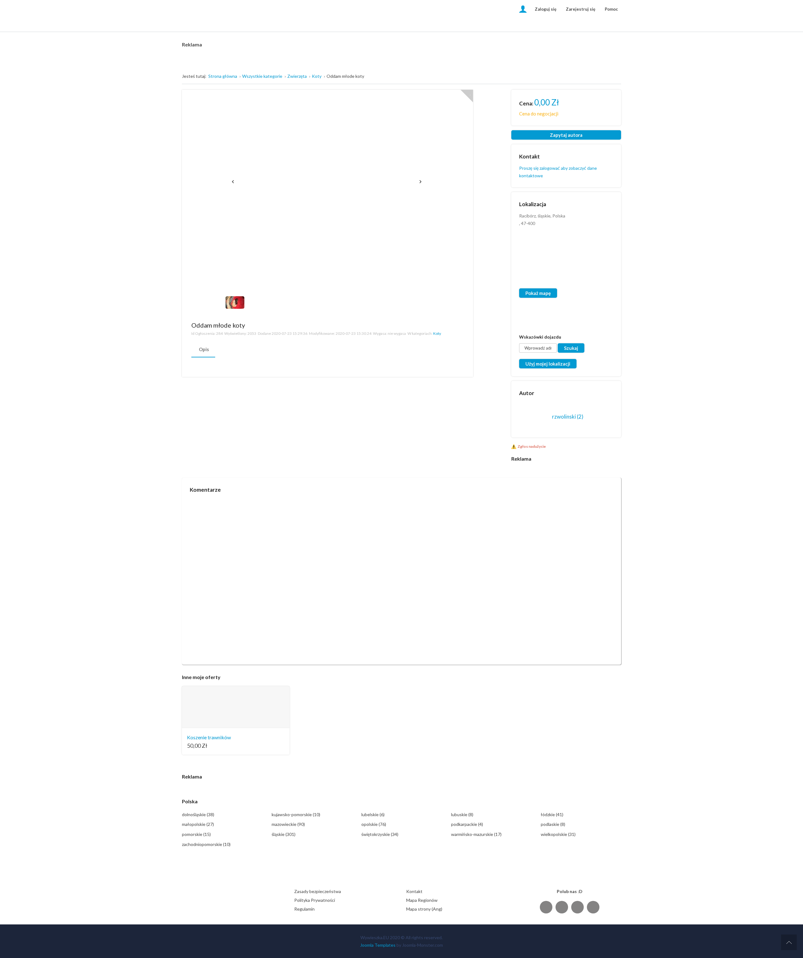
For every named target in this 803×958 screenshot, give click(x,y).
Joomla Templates (378, 945)
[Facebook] (546, 907)
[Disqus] (401, 576)
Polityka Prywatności (314, 900)
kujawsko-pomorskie (296, 814)
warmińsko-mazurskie (476, 834)
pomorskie (196, 834)
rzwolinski (567, 416)
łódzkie (552, 814)
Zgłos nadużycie (532, 446)
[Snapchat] (593, 907)
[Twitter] (562, 907)
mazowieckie (288, 824)
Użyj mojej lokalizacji (547, 364)
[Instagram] (577, 907)
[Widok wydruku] (460, 325)
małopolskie (198, 824)
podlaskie (553, 824)
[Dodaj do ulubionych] (466, 96)
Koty (437, 333)
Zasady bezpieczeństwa (317, 891)
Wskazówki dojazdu (540, 337)
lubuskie (462, 814)
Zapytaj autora (566, 135)
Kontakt (414, 891)
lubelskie (373, 814)
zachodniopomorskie (206, 844)
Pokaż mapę (538, 293)
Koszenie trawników (209, 737)
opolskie (373, 824)
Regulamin (304, 909)
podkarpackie (467, 824)
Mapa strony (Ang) (424, 909)
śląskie (283, 834)
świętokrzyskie (379, 834)
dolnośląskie (198, 814)
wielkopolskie (558, 834)
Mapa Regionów (422, 900)
